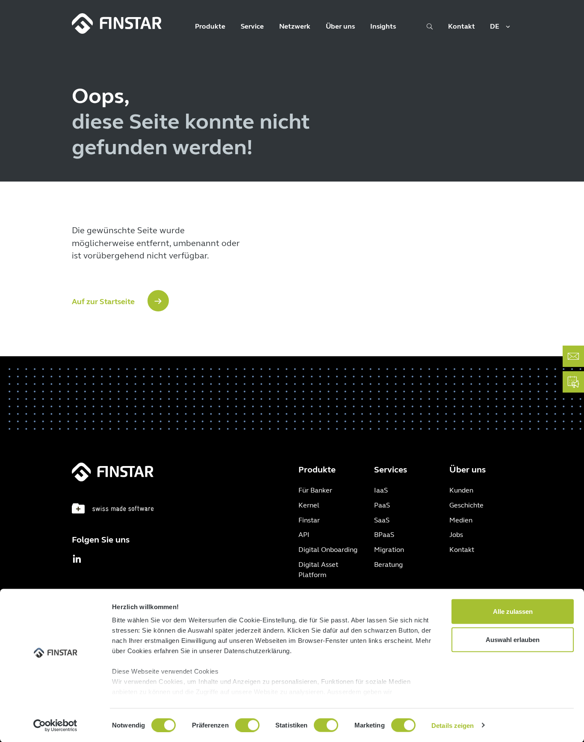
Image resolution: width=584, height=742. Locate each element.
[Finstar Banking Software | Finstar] (117, 23)
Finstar (309, 520)
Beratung (388, 564)
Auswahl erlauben (513, 639)
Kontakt (461, 26)
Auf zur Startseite (103, 301)
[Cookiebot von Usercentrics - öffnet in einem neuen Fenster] (55, 725)
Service (252, 26)
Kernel (308, 505)
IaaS (381, 490)
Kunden (461, 490)
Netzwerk (294, 26)
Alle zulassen (513, 611)
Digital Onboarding (327, 550)
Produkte (210, 26)
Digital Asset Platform (318, 569)
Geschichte (466, 505)
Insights (383, 26)
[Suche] (429, 29)
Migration (389, 550)
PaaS (382, 505)
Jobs (456, 535)
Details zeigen (452, 725)
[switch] (247, 725)
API (304, 535)
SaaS (381, 520)
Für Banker (315, 490)
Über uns (340, 26)
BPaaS (384, 535)
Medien (460, 520)
